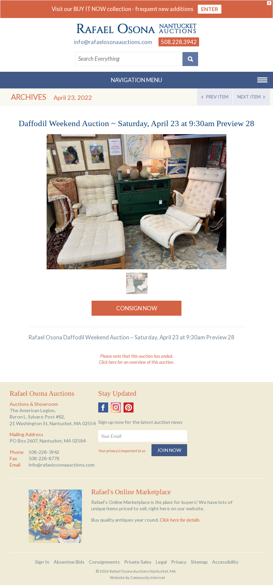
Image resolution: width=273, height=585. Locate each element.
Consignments (104, 562)
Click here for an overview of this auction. (136, 362)
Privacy (178, 562)
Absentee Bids (69, 562)
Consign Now (136, 308)
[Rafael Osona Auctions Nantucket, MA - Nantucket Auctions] (136, 29)
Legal (161, 562)
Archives (28, 96)
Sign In (42, 562)
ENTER (209, 9)
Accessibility (225, 562)
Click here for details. (180, 520)
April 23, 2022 (73, 97)
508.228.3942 (179, 41)
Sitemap (199, 562)
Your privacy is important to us (121, 451)
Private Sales (137, 562)
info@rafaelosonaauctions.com (113, 41)
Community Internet (147, 577)
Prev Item (217, 96)
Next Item (249, 96)
